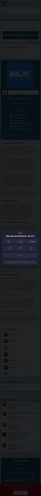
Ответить (20, 255)
